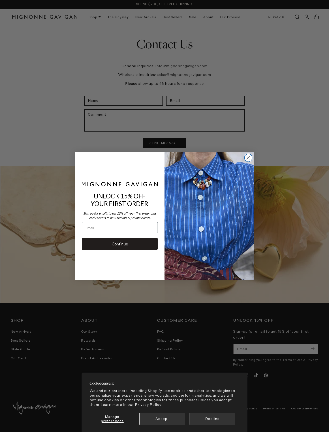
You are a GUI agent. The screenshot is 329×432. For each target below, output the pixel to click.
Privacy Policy (148, 404)
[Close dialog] (248, 158)
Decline (212, 419)
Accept (162, 419)
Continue (120, 243)
